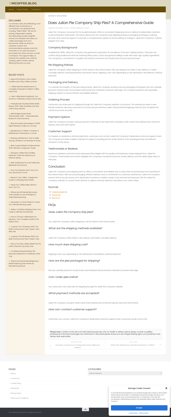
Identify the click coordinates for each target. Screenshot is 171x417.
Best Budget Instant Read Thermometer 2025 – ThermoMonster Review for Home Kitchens (23, 116)
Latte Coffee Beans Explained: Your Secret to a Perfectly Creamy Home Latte (25, 97)
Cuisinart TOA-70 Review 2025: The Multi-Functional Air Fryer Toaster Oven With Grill (24, 229)
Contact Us (36, 9)
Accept (139, 408)
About (11, 9)
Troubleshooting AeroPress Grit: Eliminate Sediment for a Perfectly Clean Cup (24, 253)
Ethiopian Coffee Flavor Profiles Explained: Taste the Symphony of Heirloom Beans (22, 155)
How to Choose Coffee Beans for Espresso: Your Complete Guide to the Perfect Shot (24, 219)
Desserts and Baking (57, 16)
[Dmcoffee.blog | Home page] (23, 3)
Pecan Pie (56, 195)
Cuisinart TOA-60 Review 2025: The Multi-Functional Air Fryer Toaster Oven (24, 237)
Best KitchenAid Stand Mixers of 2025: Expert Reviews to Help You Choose (24, 124)
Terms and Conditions (19, 398)
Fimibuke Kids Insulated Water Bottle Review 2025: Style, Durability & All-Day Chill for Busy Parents (24, 106)
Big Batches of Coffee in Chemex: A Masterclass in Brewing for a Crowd (24, 132)
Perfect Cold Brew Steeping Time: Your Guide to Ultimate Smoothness (25, 210)
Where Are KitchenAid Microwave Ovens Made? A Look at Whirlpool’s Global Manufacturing (23, 194)
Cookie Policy (133, 413)
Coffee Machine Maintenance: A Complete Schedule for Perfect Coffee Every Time (24, 89)
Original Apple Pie (59, 192)
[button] (166, 388)
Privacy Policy (144, 413)
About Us (56, 197)
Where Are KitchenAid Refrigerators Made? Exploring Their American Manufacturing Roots (24, 263)
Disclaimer (15, 388)
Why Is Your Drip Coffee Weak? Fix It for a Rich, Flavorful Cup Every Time (25, 245)
